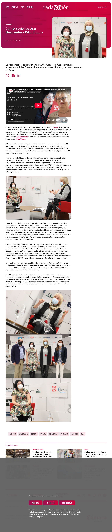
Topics (22, 7)
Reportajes (43, 434)
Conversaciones (10, 41)
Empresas (15, 7)
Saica (82, 434)
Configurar (67, 502)
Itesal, (56, 127)
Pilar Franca (74, 434)
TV (102, 7)
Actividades (13, 434)
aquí (30, 514)
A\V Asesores (64, 434)
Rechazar (50, 502)
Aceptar (35, 502)
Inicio (7, 7)
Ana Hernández (53, 434)
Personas (9, 24)
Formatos (30, 7)
